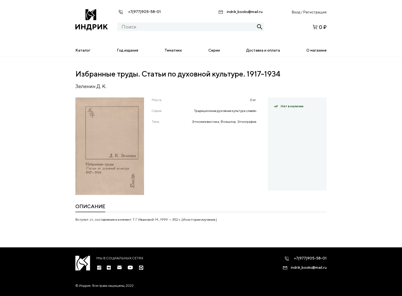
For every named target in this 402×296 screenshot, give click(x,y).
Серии (214, 50)
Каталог (82, 50)
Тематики (173, 50)
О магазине (316, 50)
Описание (90, 206)
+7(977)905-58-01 (144, 11)
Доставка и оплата (263, 50)
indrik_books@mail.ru (245, 11)
